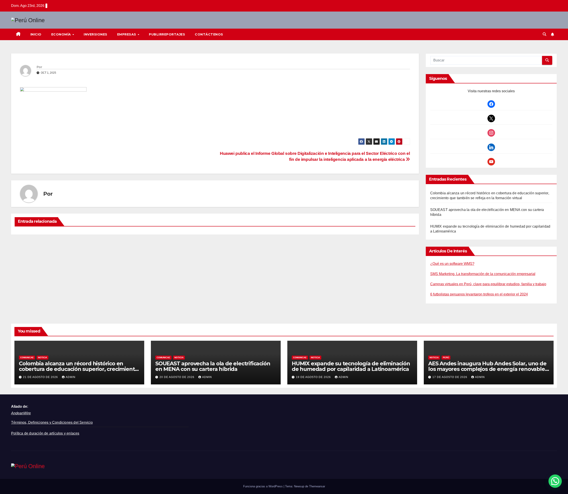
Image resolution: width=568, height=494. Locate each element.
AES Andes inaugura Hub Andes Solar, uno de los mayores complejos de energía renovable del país (487, 369)
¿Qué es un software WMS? (452, 264)
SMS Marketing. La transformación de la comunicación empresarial (482, 274)
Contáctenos (209, 34)
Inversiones (95, 34)
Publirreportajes (167, 34)
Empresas (127, 34)
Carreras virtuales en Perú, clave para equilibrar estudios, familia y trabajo (488, 284)
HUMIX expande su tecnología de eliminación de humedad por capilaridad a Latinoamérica (351, 366)
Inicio (35, 34)
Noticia (42, 357)
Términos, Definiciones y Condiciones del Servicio (52, 422)
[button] (544, 34)
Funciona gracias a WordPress (263, 486)
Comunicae (27, 357)
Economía (61, 34)
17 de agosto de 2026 (450, 377)
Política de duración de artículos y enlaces (45, 433)
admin (70, 377)
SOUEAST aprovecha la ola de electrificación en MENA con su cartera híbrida (212, 366)
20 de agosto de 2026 (177, 377)
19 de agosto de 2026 (314, 377)
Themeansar (317, 486)
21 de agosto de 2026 (41, 377)
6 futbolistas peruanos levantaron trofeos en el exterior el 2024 (479, 294)
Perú (446, 357)
